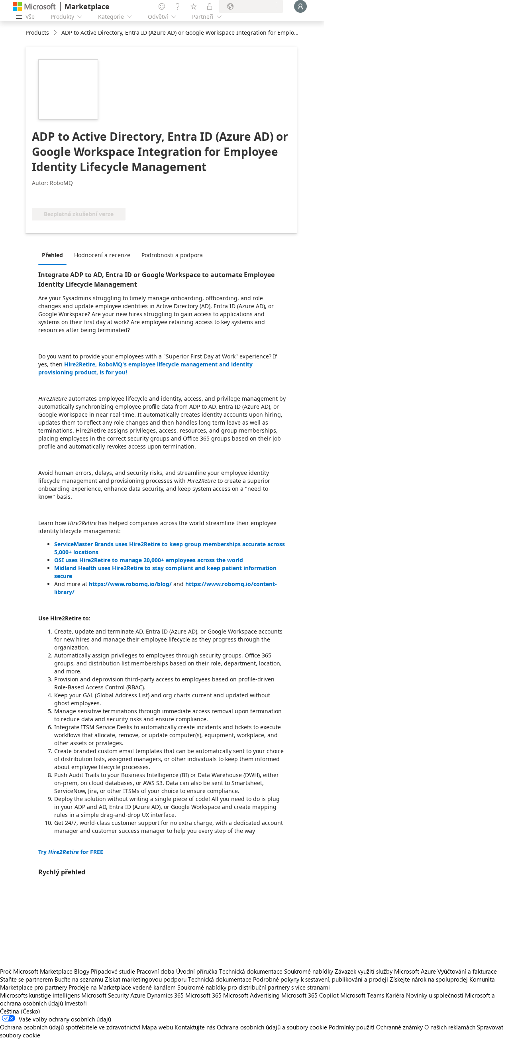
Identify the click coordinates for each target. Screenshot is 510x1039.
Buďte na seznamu (79, 979)
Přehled (52, 255)
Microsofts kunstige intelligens (40, 995)
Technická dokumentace (250, 971)
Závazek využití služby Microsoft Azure (386, 971)
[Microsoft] (34, 6)
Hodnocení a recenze (102, 255)
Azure (137, 995)
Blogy (81, 971)
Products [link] (37, 32)
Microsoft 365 (203, 995)
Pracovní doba (156, 971)
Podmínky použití (352, 1027)
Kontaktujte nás (195, 1027)
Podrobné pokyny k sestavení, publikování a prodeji (320, 979)
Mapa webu (157, 1027)
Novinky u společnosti (434, 995)
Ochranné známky (399, 1027)
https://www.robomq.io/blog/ (130, 584)
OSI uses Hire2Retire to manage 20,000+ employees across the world (148, 560)
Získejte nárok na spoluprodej (429, 979)
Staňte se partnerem (26, 979)
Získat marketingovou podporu (145, 979)
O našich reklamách (449, 1027)
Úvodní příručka (197, 971)
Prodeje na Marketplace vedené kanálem (122, 987)
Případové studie (113, 971)
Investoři (76, 1003)
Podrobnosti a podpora (172, 255)
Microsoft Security (105, 995)
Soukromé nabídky (308, 971)
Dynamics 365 (165, 995)
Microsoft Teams (362, 995)
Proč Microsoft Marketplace (36, 971)
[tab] (54, 255)
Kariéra (395, 995)
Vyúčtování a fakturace (467, 971)
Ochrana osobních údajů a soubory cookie (272, 1027)
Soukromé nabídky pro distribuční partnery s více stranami (253, 987)
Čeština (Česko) (20, 1011)
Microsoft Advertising (251, 995)
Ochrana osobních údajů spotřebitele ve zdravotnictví (70, 1027)
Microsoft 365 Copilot (310, 995)
